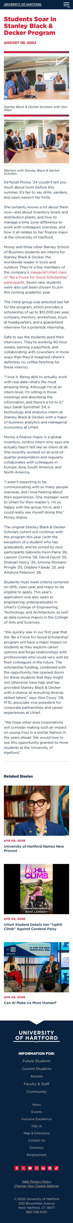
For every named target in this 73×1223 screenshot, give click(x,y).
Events (36, 1112)
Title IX (36, 1126)
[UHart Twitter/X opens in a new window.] (23, 1168)
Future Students (37, 1061)
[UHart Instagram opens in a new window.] (36, 1168)
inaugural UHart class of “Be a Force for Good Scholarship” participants (36, 277)
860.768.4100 (36, 1212)
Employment (36, 1155)
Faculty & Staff (36, 1084)
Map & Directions (37, 1133)
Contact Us (36, 1140)
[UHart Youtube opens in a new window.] (30, 1168)
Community (36, 1091)
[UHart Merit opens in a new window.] (49, 1168)
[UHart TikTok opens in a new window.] (56, 1168)
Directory (37, 1147)
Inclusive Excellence (36, 1119)
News (36, 1104)
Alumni (36, 1076)
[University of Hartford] (22, 5)
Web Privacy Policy (36, 1182)
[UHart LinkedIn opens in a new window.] (43, 1168)
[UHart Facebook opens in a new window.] (16, 1168)
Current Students (36, 1068)
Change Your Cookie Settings (36, 1186)
